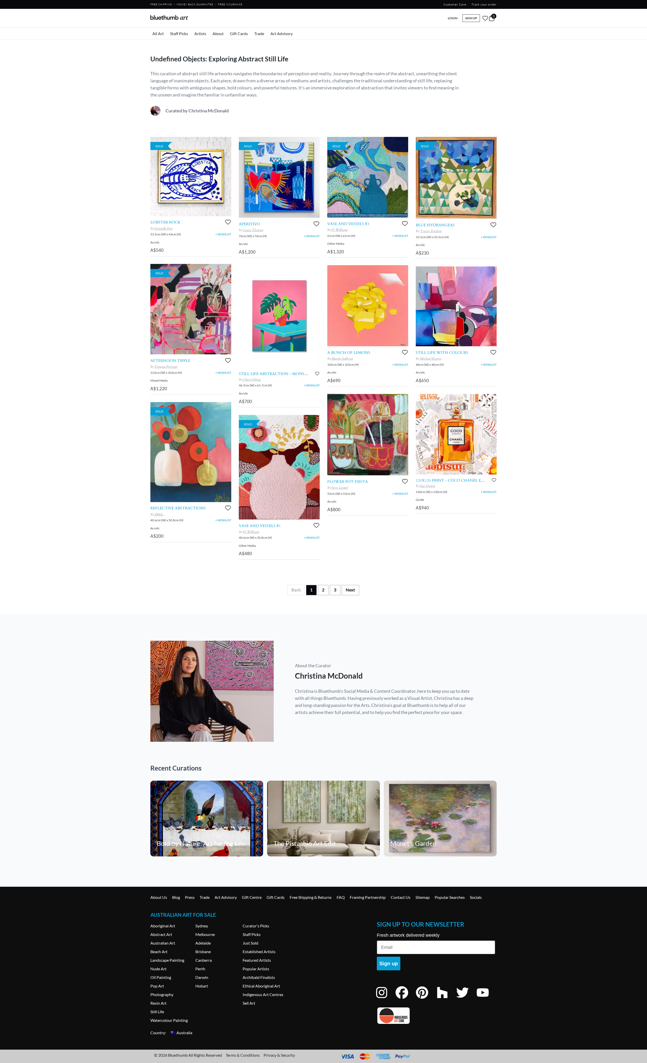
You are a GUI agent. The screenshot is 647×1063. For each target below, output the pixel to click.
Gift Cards (239, 33)
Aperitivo (249, 224)
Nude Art (158, 968)
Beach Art (159, 951)
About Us (158, 897)
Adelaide (203, 943)
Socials (476, 897)
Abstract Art (161, 934)
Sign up (388, 963)
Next (350, 589)
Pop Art (157, 985)
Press (190, 897)
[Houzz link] (446, 999)
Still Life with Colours (442, 352)
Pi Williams (251, 532)
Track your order (484, 4)
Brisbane (203, 951)
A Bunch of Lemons (348, 352)
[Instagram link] (385, 999)
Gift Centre (252, 897)
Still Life (157, 1011)
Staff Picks (179, 33)
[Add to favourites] (227, 222)
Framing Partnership (368, 897)
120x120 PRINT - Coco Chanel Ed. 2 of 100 (459, 480)
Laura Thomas (253, 230)
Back (296, 589)
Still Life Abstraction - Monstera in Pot (284, 373)
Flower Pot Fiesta (347, 481)
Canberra (203, 960)
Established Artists (259, 951)
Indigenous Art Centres (263, 994)
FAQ (341, 897)
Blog (176, 897)
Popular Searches (450, 897)
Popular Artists (256, 968)
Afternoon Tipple (170, 360)
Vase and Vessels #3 (348, 223)
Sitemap (422, 897)
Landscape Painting (167, 960)
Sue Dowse (427, 486)
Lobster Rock (165, 222)
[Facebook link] (406, 999)
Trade (259, 33)
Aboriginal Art (162, 925)
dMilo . (159, 514)
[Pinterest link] (426, 999)
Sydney (201, 925)
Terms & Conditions (243, 1055)
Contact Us (400, 897)
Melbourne (205, 934)
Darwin (201, 977)
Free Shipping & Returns (311, 897)
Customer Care (455, 4)
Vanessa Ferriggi (165, 366)
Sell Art (249, 1003)
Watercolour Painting (169, 1020)
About (218, 33)
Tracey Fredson (431, 231)
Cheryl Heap (252, 379)
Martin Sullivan (342, 358)
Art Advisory (281, 33)
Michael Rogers (430, 358)
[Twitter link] (466, 999)
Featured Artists (257, 960)
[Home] (169, 17)
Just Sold (250, 943)
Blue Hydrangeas (435, 225)
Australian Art (162, 943)
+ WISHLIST (223, 234)
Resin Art (158, 1003)
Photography (161, 994)
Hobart (201, 985)
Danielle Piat (163, 228)
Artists (200, 33)
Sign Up (471, 18)
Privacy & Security (279, 1055)
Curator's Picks (256, 925)
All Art (158, 33)
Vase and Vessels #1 (260, 525)
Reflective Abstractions (178, 508)
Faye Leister (339, 487)
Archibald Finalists (259, 977)
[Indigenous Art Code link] (436, 1015)
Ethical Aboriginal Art (261, 985)
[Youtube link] (486, 999)
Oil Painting (160, 977)
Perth (200, 968)
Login (452, 18)
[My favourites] (485, 18)
